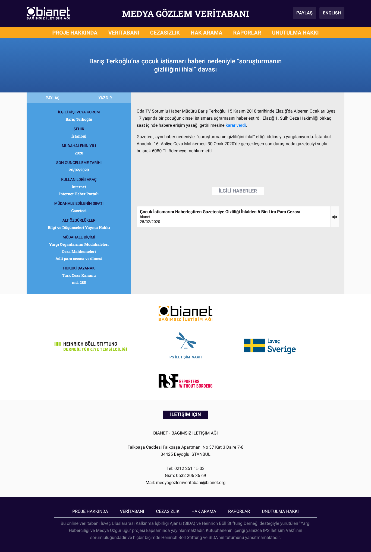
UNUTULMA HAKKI (295, 32)
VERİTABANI (123, 32)
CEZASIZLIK (165, 32)
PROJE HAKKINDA (74, 32)
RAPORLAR (247, 32)
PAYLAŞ (304, 12)
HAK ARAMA (206, 32)
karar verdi (236, 125)
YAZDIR (105, 98)
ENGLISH (332, 12)
